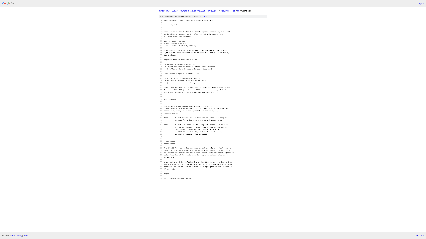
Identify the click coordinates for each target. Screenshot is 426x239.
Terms (25, 235)
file (204, 16)
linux (168, 10)
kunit (161, 10)
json (422, 235)
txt (416, 235)
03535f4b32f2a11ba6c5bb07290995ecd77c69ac (194, 10)
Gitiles (13, 235)
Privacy (19, 235)
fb (238, 10)
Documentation (227, 10)
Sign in (421, 3)
